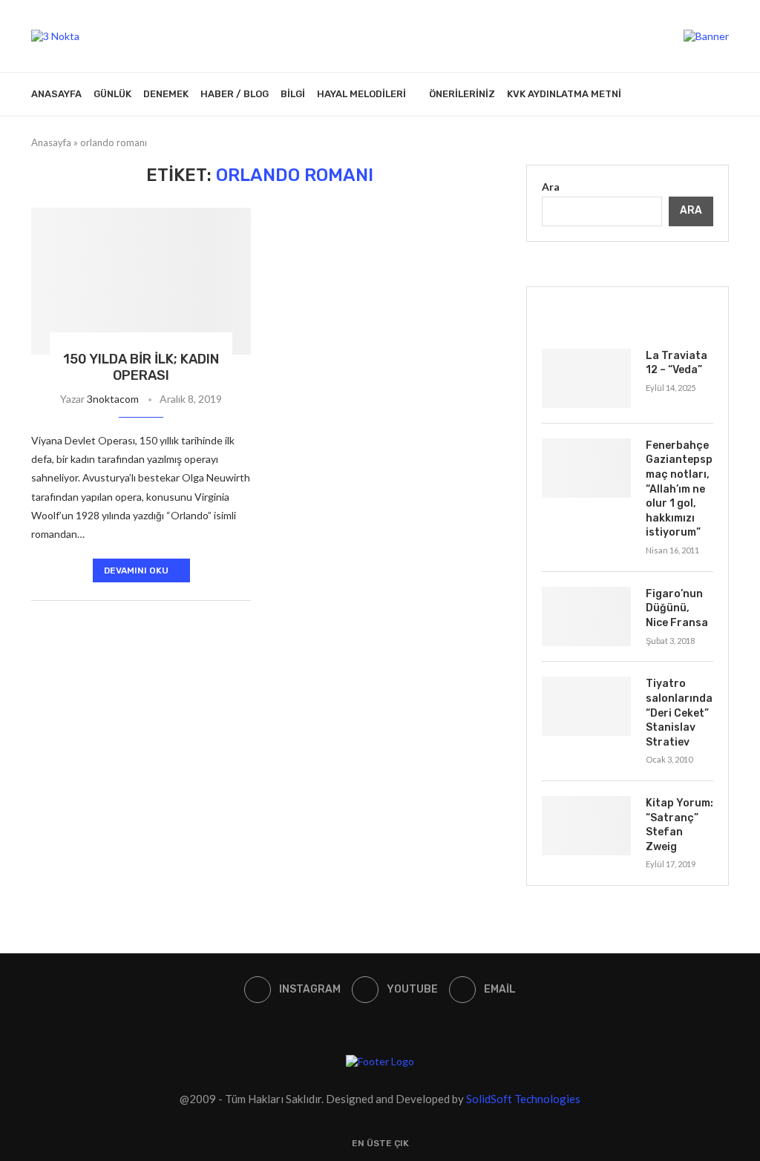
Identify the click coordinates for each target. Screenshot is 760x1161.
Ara (551, 186)
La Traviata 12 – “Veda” (676, 363)
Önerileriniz (462, 93)
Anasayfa (56, 93)
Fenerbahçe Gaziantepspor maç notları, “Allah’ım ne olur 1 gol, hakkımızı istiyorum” (679, 489)
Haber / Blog (234, 93)
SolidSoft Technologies (523, 1098)
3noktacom (113, 398)
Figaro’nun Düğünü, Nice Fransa (677, 608)
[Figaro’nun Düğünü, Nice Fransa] (586, 616)
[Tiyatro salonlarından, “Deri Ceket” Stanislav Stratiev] (586, 706)
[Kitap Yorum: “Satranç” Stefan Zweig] (586, 825)
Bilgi (293, 93)
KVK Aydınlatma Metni (564, 93)
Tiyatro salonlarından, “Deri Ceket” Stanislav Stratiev (679, 712)
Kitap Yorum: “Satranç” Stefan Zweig (679, 825)
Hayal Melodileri (361, 93)
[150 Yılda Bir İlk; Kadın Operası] (141, 281)
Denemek (166, 93)
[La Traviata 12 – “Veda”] (586, 378)
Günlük (112, 93)
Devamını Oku (136, 570)
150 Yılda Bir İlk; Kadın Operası (141, 367)
